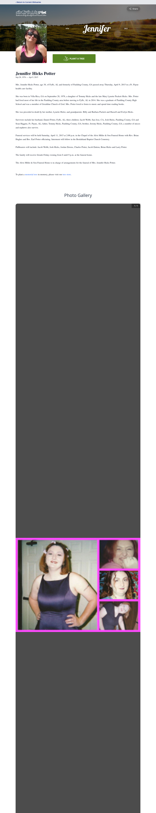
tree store (67, 174)
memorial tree (31, 174)
